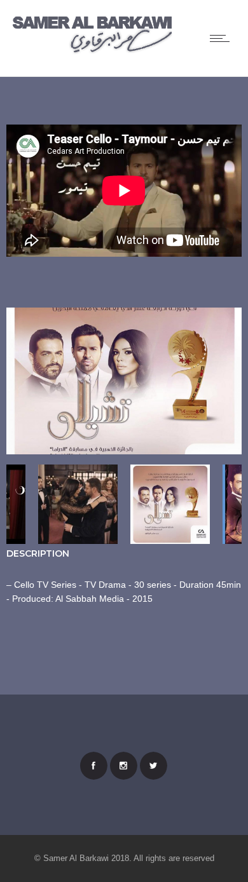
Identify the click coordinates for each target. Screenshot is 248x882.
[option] (124, 383)
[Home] (92, 51)
